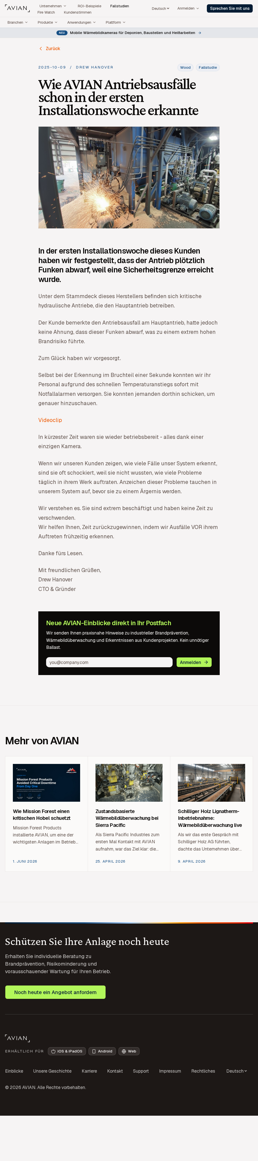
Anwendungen (79, 22)
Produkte (45, 22)
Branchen (15, 22)
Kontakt (115, 1071)
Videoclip (50, 420)
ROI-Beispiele (89, 6)
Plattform (113, 22)
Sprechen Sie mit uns (230, 8)
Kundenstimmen (77, 12)
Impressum (170, 1071)
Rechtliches (203, 1071)
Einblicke (14, 1071)
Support (141, 1071)
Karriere (89, 1071)
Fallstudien (119, 6)
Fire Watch (46, 12)
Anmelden (186, 8)
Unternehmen (51, 6)
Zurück (53, 48)
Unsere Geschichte (52, 1071)
